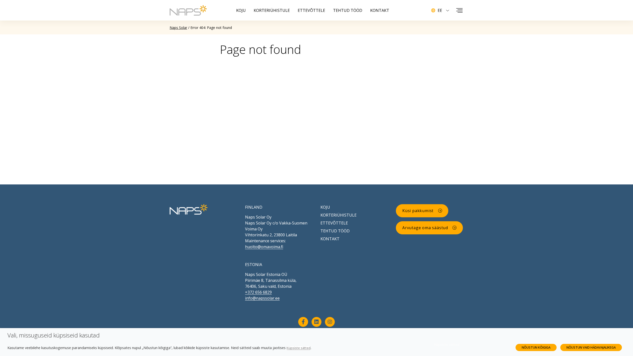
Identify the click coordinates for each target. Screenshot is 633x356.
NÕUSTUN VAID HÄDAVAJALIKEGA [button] (591, 347)
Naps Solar (178, 27)
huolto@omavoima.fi (264, 246)
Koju (325, 207)
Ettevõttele (334, 223)
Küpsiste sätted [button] (299, 348)
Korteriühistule (338, 215)
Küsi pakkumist (417, 210)
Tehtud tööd (335, 231)
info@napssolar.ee (262, 298)
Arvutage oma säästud (425, 227)
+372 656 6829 (258, 292)
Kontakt (329, 239)
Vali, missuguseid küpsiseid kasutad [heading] (53, 335)
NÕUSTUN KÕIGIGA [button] (536, 347)
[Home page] (189, 209)
